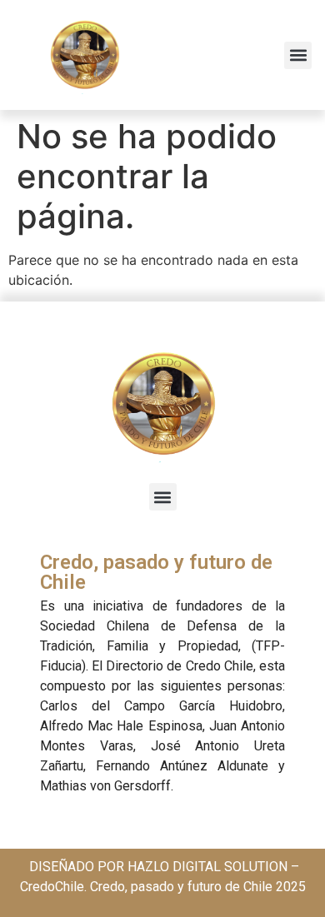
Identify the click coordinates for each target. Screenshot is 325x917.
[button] (298, 55)
